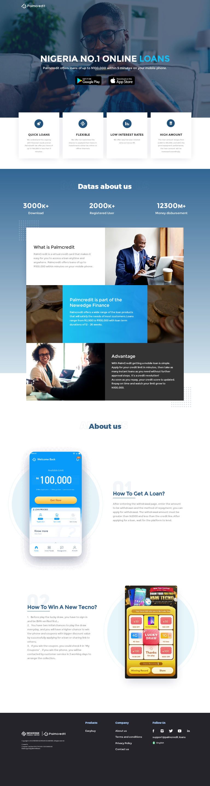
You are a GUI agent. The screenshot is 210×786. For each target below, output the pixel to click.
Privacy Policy (123, 743)
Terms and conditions (128, 737)
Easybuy (90, 731)
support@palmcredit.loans (32, 748)
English (160, 743)
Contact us (122, 749)
